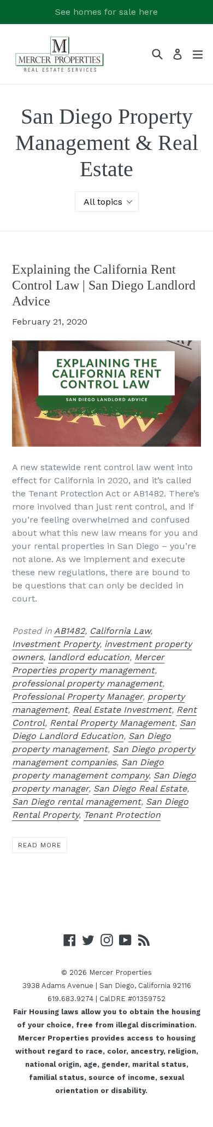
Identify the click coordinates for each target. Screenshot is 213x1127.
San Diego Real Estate (140, 788)
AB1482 (69, 631)
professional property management (87, 683)
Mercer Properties (120, 972)
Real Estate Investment (122, 709)
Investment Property (55, 644)
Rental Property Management (112, 723)
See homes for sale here (106, 12)
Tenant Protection (122, 815)
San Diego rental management (76, 801)
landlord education (88, 657)
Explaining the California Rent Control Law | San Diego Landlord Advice (104, 285)
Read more (39, 845)
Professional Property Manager (77, 696)
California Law (120, 631)
